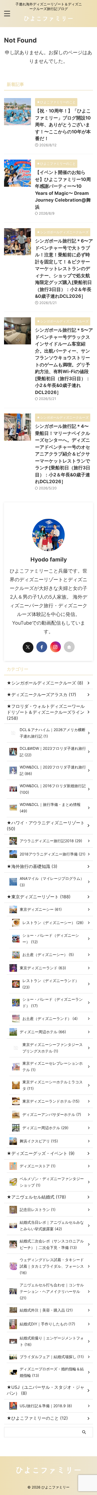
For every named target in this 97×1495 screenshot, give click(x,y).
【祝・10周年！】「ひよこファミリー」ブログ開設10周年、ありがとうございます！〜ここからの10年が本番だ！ (63, 124)
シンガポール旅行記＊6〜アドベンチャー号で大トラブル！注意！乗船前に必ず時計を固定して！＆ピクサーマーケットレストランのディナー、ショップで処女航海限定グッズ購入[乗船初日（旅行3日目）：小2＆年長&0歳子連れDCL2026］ (64, 268)
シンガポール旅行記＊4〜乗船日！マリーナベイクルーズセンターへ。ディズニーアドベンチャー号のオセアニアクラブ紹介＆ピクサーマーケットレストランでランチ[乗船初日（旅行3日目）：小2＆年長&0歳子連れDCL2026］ (62, 454)
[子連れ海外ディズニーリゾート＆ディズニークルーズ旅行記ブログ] (48, 21)
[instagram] (55, 646)
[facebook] (41, 646)
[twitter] (28, 647)
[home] (69, 646)
